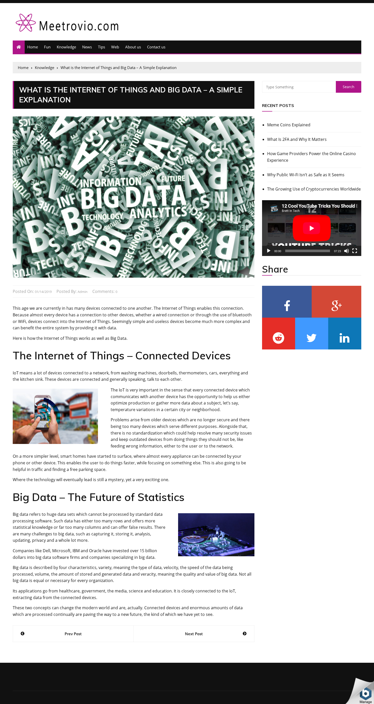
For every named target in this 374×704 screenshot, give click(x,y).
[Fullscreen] (354, 250)
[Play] (268, 250)
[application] (311, 228)
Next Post (194, 633)
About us (133, 46)
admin (83, 291)
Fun (47, 46)
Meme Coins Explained (288, 125)
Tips (101, 46)
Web (115, 46)
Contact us (156, 46)
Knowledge (66, 46)
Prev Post (73, 633)
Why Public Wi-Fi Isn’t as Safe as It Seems (305, 175)
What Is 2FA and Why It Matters (297, 139)
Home (32, 46)
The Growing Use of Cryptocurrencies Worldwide (314, 189)
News (87, 46)
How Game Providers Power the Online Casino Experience (311, 157)
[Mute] (346, 250)
